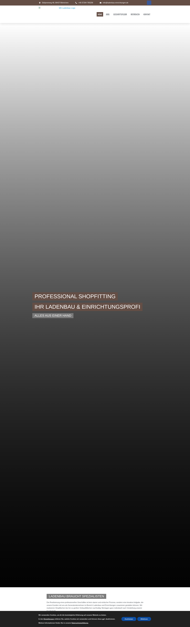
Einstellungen (49, 619)
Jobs (108, 14)
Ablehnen (144, 619)
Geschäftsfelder (120, 14)
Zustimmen (129, 619)
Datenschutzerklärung (80, 623)
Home (100, 14)
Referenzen (135, 14)
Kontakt (146, 14)
